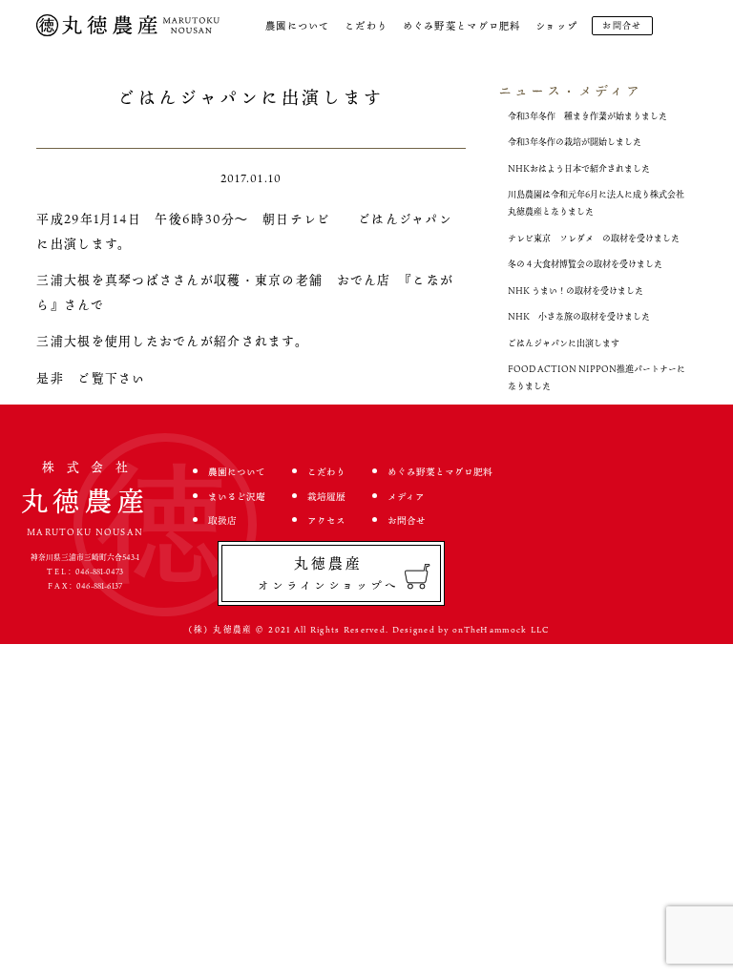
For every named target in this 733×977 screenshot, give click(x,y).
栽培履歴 (326, 496)
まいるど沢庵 (236, 496)
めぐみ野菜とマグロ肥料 (462, 25)
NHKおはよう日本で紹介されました (579, 168)
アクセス (326, 520)
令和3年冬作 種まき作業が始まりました (587, 116)
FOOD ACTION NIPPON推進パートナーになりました (596, 377)
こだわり (366, 25)
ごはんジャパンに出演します (563, 343)
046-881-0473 (99, 571)
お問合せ (621, 25)
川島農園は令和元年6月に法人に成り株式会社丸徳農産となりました (596, 203)
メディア (406, 496)
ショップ (556, 25)
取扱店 (222, 520)
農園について (297, 25)
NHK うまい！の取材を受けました (575, 290)
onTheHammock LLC (500, 629)
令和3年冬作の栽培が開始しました (574, 141)
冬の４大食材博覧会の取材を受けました (585, 264)
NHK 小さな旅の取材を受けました (579, 316)
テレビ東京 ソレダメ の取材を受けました (594, 238)
